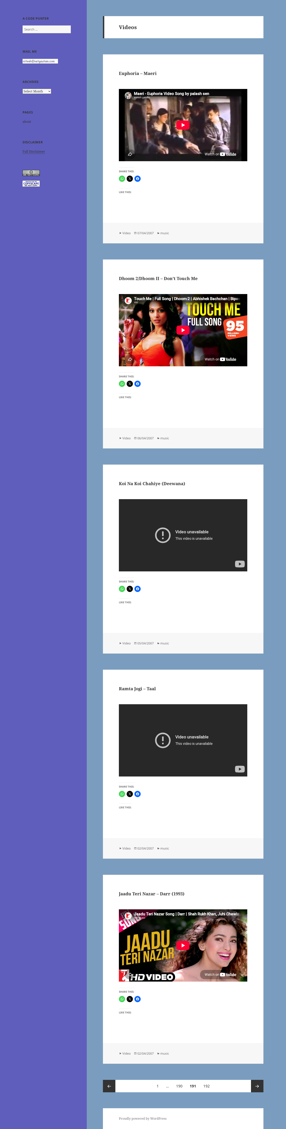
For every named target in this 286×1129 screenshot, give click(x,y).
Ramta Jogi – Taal (137, 688)
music (164, 233)
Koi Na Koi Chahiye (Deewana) (152, 483)
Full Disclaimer (34, 151)
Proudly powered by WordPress (143, 1118)
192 (207, 1086)
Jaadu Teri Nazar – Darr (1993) (151, 894)
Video (126, 233)
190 (180, 1086)
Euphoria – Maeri (138, 73)
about (27, 121)
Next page (257, 1086)
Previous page (109, 1086)
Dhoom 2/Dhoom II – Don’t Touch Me (158, 278)
